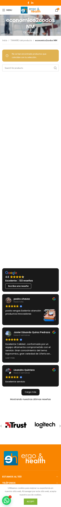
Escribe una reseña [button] (18, 286)
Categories (29, 32)
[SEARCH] (55, 68)
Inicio (4, 40)
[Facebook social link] (28, 3)
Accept (30, 501)
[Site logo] (30, 10)
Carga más (30, 392)
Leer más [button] (10, 358)
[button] (6, 500)
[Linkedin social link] (32, 3)
